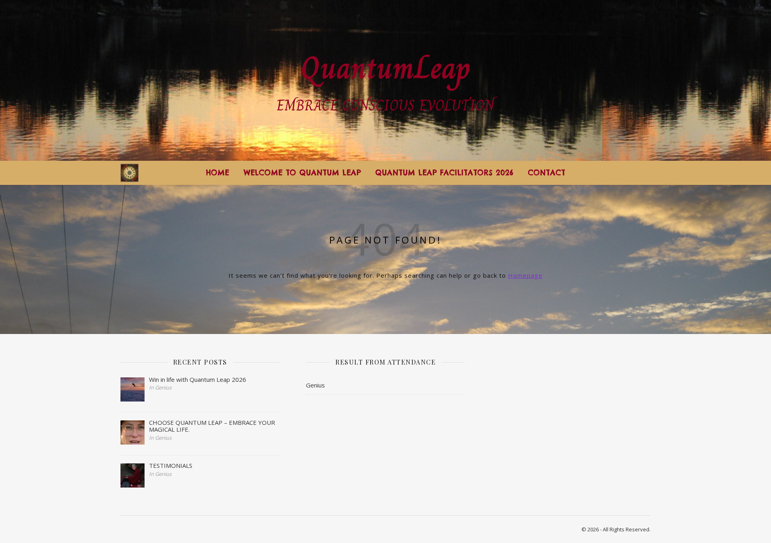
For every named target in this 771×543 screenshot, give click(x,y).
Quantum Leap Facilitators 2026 (444, 172)
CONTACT (546, 172)
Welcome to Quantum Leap (302, 172)
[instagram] (618, 172)
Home (217, 172)
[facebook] (629, 172)
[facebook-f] (606, 172)
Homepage (525, 275)
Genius (315, 385)
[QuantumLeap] (129, 173)
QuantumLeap (385, 67)
